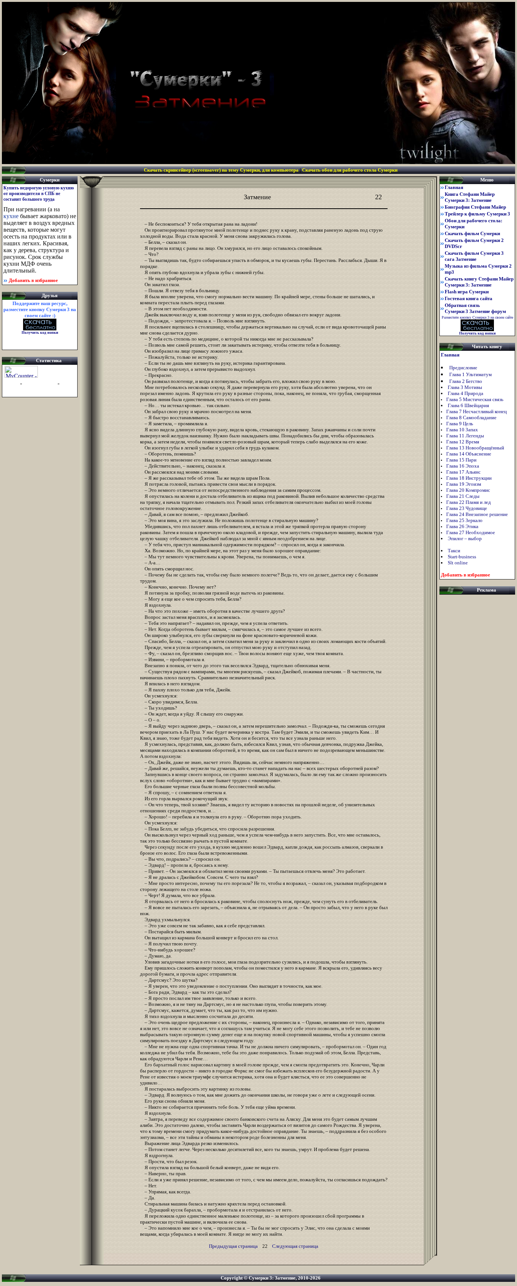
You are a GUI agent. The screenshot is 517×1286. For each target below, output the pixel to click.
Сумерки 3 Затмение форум (475, 311)
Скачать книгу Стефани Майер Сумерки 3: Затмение (479, 282)
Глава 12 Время (463, 442)
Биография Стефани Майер (475, 207)
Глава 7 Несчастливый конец (477, 411)
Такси (454, 550)
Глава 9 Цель (460, 423)
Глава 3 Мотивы (465, 387)
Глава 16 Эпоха (463, 466)
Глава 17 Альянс (464, 472)
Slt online (458, 563)
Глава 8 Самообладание (472, 417)
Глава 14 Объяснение (469, 454)
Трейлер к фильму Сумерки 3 (477, 214)
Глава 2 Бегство (466, 381)
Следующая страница (295, 1246)
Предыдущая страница (233, 1246)
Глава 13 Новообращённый (475, 448)
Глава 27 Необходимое (471, 532)
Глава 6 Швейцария (468, 405)
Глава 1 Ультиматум (470, 374)
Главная (454, 187)
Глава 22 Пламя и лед (469, 502)
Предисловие (463, 367)
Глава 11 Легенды (465, 435)
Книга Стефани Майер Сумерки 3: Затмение (470, 197)
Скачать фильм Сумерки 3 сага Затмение (474, 256)
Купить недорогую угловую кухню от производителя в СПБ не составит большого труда (38, 193)
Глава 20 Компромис (468, 490)
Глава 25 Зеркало (465, 520)
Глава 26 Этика (463, 526)
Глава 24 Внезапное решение (477, 514)
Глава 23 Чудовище (467, 508)
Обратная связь (462, 305)
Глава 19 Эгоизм (464, 484)
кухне (11, 216)
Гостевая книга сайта (468, 298)
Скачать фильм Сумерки (472, 233)
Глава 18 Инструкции (469, 478)
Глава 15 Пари (462, 460)
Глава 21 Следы (463, 496)
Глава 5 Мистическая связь (475, 399)
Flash (467, 291)
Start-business (462, 556)
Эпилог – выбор (465, 538)
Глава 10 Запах (462, 429)
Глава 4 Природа (465, 393)
